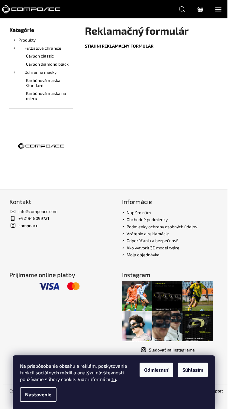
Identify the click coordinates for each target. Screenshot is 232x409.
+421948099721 (33, 218)
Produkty (27, 39)
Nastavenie (38, 394)
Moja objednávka (143, 254)
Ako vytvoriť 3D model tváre (153, 247)
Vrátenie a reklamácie (148, 233)
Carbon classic (40, 55)
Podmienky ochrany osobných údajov (162, 226)
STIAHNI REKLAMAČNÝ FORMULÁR (119, 45)
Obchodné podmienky (147, 219)
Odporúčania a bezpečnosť (152, 240)
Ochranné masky (40, 72)
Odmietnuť (156, 370)
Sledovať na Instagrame (172, 349)
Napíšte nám (139, 212)
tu (113, 379)
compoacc (28, 225)
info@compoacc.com (37, 211)
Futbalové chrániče (42, 48)
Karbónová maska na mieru (46, 96)
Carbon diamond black (47, 64)
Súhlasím (192, 370)
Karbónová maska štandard (43, 83)
